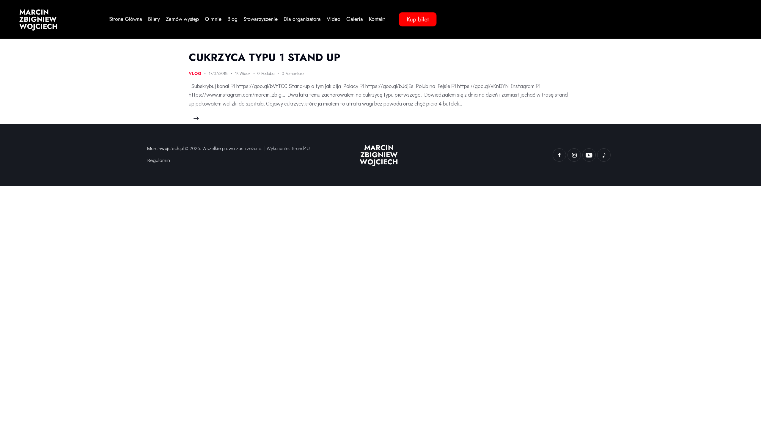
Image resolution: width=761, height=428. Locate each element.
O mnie (213, 19)
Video (333, 19)
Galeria (354, 19)
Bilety (154, 19)
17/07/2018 (218, 73)
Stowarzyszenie (260, 19)
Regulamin (158, 160)
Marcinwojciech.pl (165, 148)
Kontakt (377, 19)
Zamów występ (182, 19)
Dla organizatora (302, 19)
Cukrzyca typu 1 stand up (264, 57)
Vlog (195, 73)
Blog (232, 19)
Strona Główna (125, 19)
